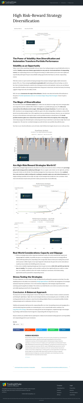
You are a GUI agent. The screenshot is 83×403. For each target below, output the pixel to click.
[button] (18, 330)
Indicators (63, 2)
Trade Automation (54, 2)
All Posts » (27, 357)
